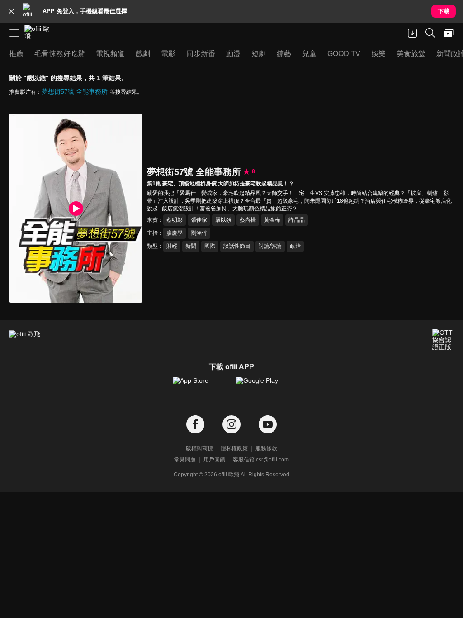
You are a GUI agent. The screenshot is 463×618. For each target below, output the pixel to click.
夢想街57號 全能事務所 (75, 91)
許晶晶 (296, 220)
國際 (209, 246)
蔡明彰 (174, 220)
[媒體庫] (448, 33)
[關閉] (11, 11)
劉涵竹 (199, 233)
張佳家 (199, 220)
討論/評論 (270, 246)
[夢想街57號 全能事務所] (75, 208)
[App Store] (200, 385)
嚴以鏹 (223, 220)
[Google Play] (263, 385)
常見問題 (185, 459)
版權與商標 (199, 448)
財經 (171, 246)
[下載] (412, 33)
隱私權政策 (234, 448)
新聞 (190, 246)
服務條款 (266, 448)
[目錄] (14, 33)
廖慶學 (174, 233)
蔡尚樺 (248, 220)
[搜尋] (430, 33)
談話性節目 (236, 246)
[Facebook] (195, 424)
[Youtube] (268, 424)
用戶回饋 (214, 459)
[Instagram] (231, 424)
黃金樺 (272, 220)
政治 (295, 246)
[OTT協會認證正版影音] (443, 340)
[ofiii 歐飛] (39, 33)
